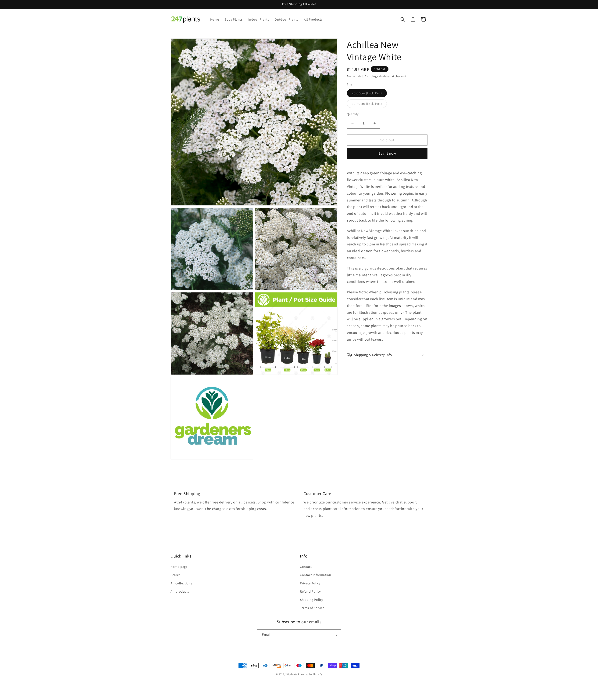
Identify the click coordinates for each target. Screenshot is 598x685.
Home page (179, 567)
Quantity (353, 114)
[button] (403, 19)
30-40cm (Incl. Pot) (369, 104)
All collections (181, 583)
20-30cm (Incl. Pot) (369, 94)
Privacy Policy (310, 583)
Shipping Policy (311, 600)
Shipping (371, 76)
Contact (306, 567)
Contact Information (315, 575)
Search (176, 575)
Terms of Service (312, 608)
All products (180, 591)
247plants (291, 674)
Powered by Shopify (310, 674)
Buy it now (387, 153)
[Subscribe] (336, 634)
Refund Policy (310, 591)
